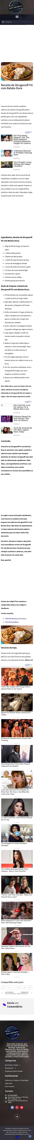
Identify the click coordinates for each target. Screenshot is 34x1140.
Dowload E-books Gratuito (14, 1071)
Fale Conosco (9, 1086)
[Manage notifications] (30, 1136)
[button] (17, 16)
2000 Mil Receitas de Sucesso (16, 618)
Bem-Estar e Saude (11, 1065)
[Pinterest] (22, 1107)
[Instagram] (17, 1107)
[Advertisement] (17, 43)
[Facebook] (12, 1107)
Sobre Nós (8, 1083)
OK (17, 1137)
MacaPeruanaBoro (12, 622)
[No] (32, 1133)
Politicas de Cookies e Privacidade (16, 1080)
